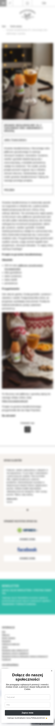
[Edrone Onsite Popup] (27, 363)
